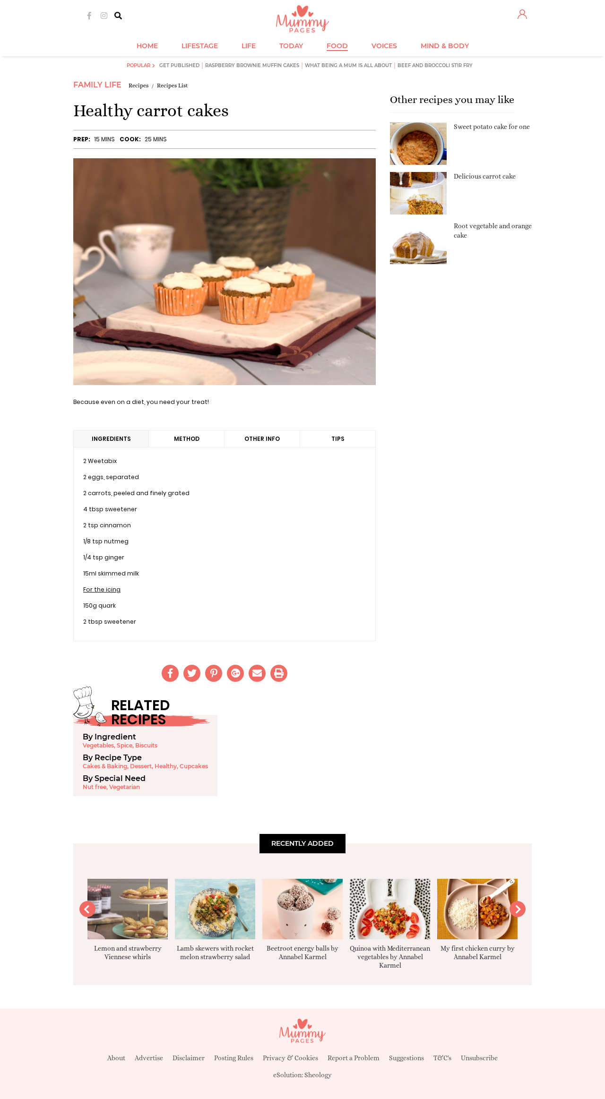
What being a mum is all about (348, 65)
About (116, 1058)
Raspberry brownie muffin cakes (252, 65)
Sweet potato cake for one (492, 126)
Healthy (166, 766)
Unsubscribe (479, 1058)
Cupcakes (194, 766)
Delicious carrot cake (485, 176)
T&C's (442, 1058)
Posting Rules (233, 1058)
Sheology (318, 1075)
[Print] (278, 673)
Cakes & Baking (105, 766)
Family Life (97, 84)
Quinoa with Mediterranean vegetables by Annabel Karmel (390, 956)
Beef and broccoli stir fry (435, 65)
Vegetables (98, 745)
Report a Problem (354, 1058)
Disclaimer (189, 1058)
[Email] (257, 673)
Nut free (94, 786)
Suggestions (406, 1058)
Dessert (141, 766)
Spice (124, 745)
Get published (179, 65)
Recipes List (172, 85)
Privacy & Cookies (290, 1058)
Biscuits (146, 745)
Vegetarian (124, 786)
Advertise (149, 1058)
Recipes (138, 85)
